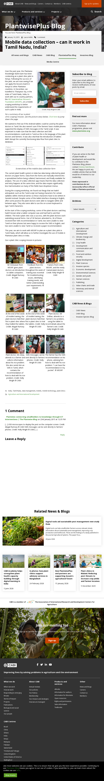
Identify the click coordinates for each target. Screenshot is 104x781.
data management (28, 391)
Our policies (33, 690)
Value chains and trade (85, 285)
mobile (38, 391)
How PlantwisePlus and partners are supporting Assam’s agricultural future (64, 575)
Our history (33, 693)
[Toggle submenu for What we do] (14, 11)
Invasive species (82, 266)
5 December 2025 (88, 586)
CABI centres (66, 4)
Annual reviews (34, 687)
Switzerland (8, 748)
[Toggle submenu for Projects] (60, 11)
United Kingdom (9, 754)
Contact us (48, 4)
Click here (53, 116)
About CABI (19, 4)
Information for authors (63, 692)
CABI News (80, 310)
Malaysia (7, 742)
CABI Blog (80, 313)
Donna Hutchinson (86, 167)
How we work (8, 690)
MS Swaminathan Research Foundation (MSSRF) (18, 100)
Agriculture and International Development (23, 394)
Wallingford (8, 760)
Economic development (86, 269)
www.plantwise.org (81, 131)
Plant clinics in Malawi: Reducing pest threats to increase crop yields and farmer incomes (90, 576)
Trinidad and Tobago (11, 751)
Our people (8, 714)
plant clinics (61, 391)
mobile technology (49, 391)
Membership (33, 696)
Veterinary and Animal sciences (85, 289)
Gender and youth (83, 276)
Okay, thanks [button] (10, 775)
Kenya (6, 739)
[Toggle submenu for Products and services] (44, 11)
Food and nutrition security (83, 255)
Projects (7, 702)
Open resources (60, 698)
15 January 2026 (61, 583)
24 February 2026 (37, 583)
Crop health (81, 242)
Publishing (80, 282)
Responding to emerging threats (13, 694)
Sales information (61, 704)
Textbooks (58, 707)
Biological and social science (11, 709)
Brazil (6, 727)
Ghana (6, 733)
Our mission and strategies (39, 699)
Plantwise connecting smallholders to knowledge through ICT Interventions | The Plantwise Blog (34, 418)
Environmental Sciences (86, 272)
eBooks (57, 689)
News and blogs (30, 4)
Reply (62, 435)
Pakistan (7, 745)
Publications (8, 705)
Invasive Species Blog (85, 317)
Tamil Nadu (17, 391)
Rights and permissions (63, 701)
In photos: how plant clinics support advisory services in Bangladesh (39, 575)
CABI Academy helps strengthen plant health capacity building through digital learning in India (13, 577)
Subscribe (84, 101)
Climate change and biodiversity (84, 238)
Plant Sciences (82, 263)
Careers (40, 4)
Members (57, 4)
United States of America (13, 757)
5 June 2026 (8, 588)
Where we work (9, 687)
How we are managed (37, 702)
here (18, 770)
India (10, 391)
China (6, 730)
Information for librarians (64, 695)
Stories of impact (10, 699)
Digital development (84, 260)
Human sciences (83, 279)
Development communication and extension (84, 248)
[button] (37, 664)
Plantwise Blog (13, 768)
